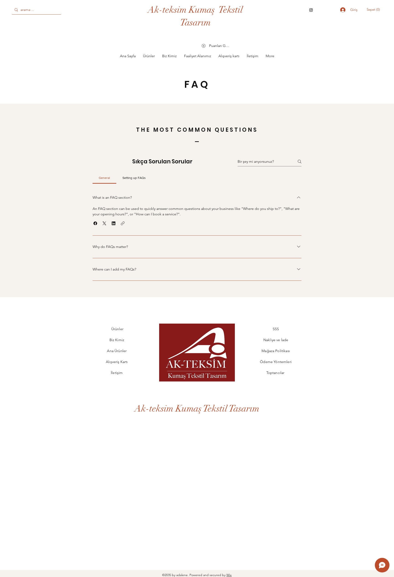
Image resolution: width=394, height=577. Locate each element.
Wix (229, 575)
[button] (373, 10)
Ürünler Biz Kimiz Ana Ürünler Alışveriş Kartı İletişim (117, 351)
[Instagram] (311, 10)
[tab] (104, 178)
